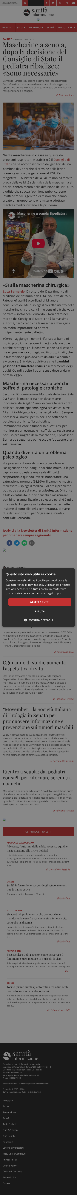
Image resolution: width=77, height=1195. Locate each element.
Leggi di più (54, 593)
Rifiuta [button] (40, 611)
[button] (38, 620)
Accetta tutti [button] (39, 602)
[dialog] (38, 597)
